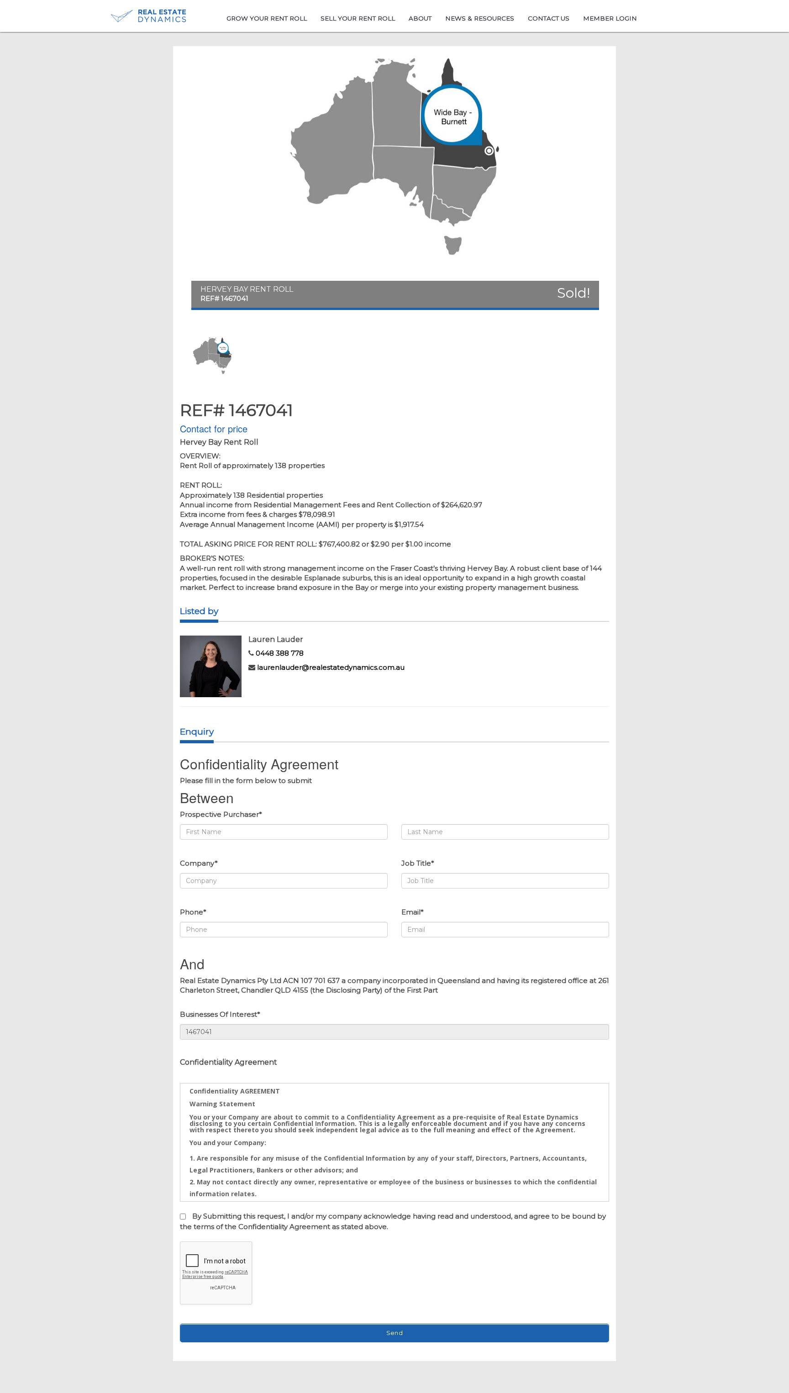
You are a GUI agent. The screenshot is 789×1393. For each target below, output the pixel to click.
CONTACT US (548, 18)
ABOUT (420, 18)
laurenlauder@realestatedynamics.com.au (331, 667)
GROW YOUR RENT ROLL (266, 18)
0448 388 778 (280, 653)
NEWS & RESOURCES (479, 18)
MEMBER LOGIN (610, 18)
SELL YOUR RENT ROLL (358, 18)
